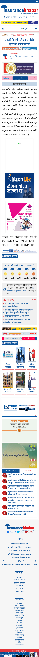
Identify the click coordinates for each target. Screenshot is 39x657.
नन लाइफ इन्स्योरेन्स (19, 608)
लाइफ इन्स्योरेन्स (19, 605)
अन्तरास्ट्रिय (19, 618)
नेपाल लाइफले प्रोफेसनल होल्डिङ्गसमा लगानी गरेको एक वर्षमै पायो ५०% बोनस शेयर (21, 487)
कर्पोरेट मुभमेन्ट (19, 635)
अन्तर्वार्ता (19, 622)
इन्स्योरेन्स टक (19, 645)
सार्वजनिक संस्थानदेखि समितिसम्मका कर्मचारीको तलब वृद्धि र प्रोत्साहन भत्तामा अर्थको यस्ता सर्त (22, 481)
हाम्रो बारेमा (15, 651)
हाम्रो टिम (24, 651)
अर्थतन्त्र (19, 637)
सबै (34, 300)
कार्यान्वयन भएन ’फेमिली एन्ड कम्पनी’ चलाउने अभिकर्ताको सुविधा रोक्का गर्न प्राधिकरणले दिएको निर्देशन (21, 500)
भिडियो (19, 642)
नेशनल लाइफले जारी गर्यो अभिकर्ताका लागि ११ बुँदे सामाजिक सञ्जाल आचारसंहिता (21, 513)
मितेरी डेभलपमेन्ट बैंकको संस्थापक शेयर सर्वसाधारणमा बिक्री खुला (15, 305)
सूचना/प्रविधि (19, 627)
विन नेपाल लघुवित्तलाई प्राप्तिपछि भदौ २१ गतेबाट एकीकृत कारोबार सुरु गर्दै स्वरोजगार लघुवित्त (18, 311)
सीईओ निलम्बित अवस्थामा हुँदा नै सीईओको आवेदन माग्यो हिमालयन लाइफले (20, 493)
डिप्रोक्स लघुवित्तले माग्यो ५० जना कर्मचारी (17, 316)
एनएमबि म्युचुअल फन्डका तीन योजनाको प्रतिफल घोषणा (22, 475)
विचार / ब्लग (19, 613)
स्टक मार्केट (19, 625)
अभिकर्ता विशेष (19, 615)
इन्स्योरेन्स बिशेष (19, 610)
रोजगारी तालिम (19, 640)
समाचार (19, 603)
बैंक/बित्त (19, 632)
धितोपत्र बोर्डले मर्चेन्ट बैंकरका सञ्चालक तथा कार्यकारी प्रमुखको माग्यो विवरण (16, 321)
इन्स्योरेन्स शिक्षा (19, 630)
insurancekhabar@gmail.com (21, 289)
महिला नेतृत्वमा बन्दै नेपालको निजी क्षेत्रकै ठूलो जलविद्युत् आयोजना (21, 507)
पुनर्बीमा (19, 620)
